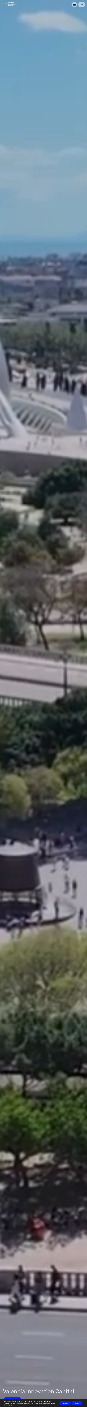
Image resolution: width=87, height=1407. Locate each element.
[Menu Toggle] (74, 4)
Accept (65, 1403)
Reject (77, 1403)
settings (8, 1405)
